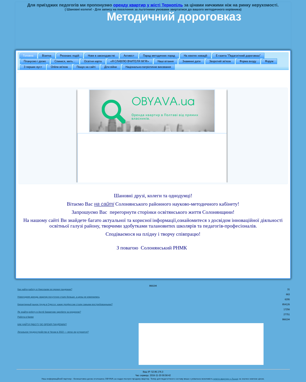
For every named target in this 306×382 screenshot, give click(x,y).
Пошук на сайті (86, 66)
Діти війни (110, 66)
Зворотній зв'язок (220, 61)
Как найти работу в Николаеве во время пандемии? (44, 289)
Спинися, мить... (65, 61)
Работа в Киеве (25, 317)
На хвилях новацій (195, 55)
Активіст (129, 55)
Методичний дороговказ (174, 16)
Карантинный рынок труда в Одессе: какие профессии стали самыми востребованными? (65, 304)
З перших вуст (33, 66)
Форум (269, 61)
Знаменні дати (191, 61)
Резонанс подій (69, 55)
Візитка (46, 55)
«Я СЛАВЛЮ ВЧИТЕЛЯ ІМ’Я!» (129, 61)
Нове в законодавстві (101, 55)
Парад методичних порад (159, 55)
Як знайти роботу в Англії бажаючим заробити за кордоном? (49, 312)
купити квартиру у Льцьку (225, 379)
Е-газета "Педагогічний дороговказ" (238, 55)
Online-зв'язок (59, 66)
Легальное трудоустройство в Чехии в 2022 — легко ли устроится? (53, 332)
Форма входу (248, 61)
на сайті (104, 204)
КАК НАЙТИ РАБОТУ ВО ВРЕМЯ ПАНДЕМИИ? (42, 324)
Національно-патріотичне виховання (148, 66)
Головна (28, 55)
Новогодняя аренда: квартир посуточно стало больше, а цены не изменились (58, 297)
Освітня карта (93, 61)
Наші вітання (166, 61)
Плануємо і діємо (35, 61)
